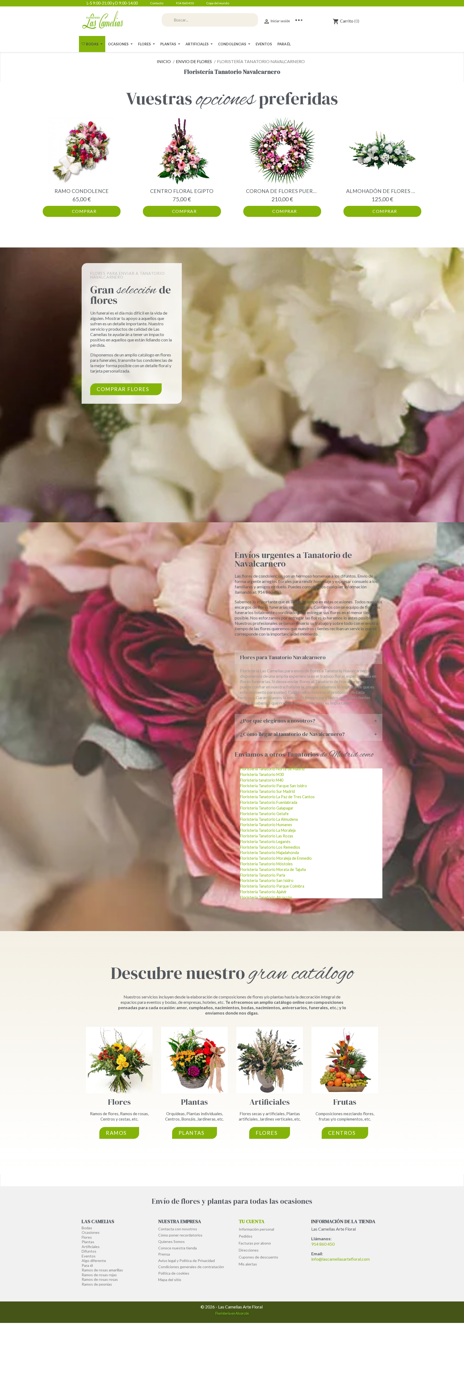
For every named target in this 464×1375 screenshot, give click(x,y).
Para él (87, 1265)
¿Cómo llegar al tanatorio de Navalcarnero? (292, 734)
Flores (119, 1101)
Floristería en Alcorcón (232, 1313)
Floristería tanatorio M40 (261, 780)
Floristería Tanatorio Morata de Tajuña (273, 869)
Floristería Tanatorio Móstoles (266, 864)
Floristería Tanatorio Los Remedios (270, 847)
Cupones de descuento (258, 1257)
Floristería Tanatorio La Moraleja (268, 830)
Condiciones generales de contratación (191, 1266)
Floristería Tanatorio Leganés (265, 841)
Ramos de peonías (97, 1284)
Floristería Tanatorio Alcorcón (266, 897)
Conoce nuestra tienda (177, 1248)
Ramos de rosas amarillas (102, 1270)
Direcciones (249, 1250)
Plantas (194, 1101)
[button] (47, 167)
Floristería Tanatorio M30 (262, 774)
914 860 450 (323, 1243)
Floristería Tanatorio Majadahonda (269, 852)
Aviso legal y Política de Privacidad (186, 1260)
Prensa (164, 1254)
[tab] (308, 657)
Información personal (256, 1229)
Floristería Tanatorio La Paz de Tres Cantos (277, 796)
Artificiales (269, 1101)
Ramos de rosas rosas (100, 1279)
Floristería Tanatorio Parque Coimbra (272, 886)
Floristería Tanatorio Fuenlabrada (268, 802)
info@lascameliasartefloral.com (340, 1258)
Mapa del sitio (169, 1279)
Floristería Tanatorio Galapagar (266, 808)
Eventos (89, 1256)
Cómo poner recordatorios (180, 1235)
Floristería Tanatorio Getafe (264, 813)
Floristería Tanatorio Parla (262, 875)
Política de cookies (173, 1273)
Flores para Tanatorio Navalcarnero (283, 657)
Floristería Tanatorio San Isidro (266, 880)
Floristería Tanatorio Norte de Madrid (272, 769)
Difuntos (89, 1251)
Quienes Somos (171, 1241)
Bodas (87, 1228)
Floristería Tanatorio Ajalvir (263, 891)
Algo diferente (94, 1260)
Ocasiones (91, 1232)
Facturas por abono (255, 1243)
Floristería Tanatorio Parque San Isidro (273, 785)
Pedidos (245, 1236)
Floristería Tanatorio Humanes (266, 824)
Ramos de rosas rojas (99, 1274)
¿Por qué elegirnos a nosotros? (277, 720)
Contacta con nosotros (177, 1229)
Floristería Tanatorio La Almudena (269, 819)
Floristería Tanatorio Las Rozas (266, 836)
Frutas (344, 1101)
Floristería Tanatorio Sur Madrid (267, 791)
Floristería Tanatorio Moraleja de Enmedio (276, 858)
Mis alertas (248, 1264)
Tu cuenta (251, 1221)
